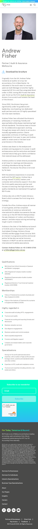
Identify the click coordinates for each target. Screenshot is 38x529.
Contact (4, 504)
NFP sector (16, 177)
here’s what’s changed (28, 1)
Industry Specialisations (10, 479)
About (4, 488)
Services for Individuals (10, 475)
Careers (4, 500)
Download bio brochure (16, 72)
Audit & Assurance (27, 95)
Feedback (24, 521)
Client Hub (27, 519)
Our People (5, 492)
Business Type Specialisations (12, 483)
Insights (5, 496)
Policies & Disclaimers (12, 519)
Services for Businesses (10, 471)
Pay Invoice (14, 521)
